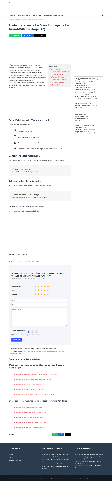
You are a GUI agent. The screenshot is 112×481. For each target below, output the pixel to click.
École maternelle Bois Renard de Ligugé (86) (55, 454)
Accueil (12, 15)
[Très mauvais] (35, 287)
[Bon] (41, 287)
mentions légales (85, 478)
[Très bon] (44, 287)
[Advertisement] (40, 52)
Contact (11, 457)
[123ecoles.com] (21, 6)
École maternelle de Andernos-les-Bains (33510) (29, 427)
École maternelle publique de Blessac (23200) (28, 407)
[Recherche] (102, 15)
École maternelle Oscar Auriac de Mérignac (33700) (30, 422)
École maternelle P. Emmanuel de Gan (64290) (29, 417)
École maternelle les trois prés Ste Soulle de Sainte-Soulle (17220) (35, 374)
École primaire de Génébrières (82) (52, 464)
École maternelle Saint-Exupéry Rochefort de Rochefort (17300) (34, 394)
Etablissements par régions (53, 15)
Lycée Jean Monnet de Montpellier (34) (91, 454)
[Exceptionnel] (48, 287)
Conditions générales (15, 460)
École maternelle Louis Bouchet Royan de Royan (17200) (32, 379)
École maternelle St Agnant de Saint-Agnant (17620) (31, 384)
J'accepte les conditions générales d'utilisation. (26, 335)
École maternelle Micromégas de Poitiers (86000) (30, 412)
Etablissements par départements (29, 15)
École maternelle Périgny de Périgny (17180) (28, 389)
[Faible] (38, 287)
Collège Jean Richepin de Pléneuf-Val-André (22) (56, 457)
